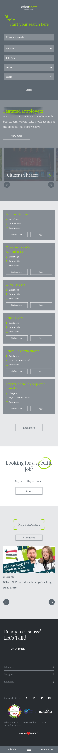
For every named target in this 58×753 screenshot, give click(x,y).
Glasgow (8, 674)
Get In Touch (18, 648)
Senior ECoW (14, 318)
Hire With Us (47, 749)
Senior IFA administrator (22, 351)
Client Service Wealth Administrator (20, 249)
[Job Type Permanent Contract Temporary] (29, 58)
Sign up (29, 491)
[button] (7, 185)
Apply (41, 235)
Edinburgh (9, 667)
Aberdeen (9, 681)
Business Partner (17, 214)
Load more (29, 427)
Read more (9, 587)
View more (16, 136)
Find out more (16, 235)
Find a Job (11, 749)
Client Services (15, 285)
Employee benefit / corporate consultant (25, 386)
